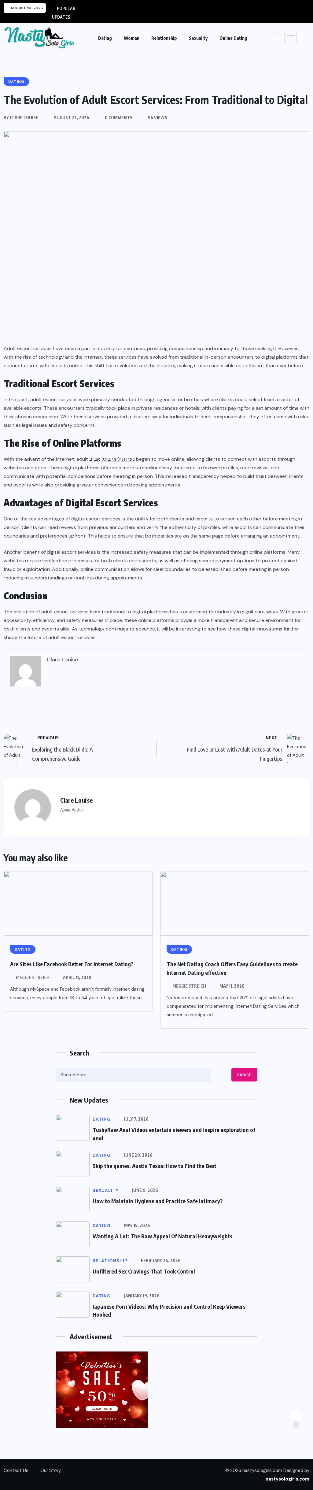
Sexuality (198, 38)
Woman (131, 38)
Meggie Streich (33, 977)
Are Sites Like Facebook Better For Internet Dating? (72, 963)
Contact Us (16, 1470)
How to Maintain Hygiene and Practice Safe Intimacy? (158, 1200)
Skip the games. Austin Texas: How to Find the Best (154, 1165)
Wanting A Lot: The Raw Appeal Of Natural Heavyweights (162, 1236)
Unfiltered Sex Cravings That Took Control (144, 1271)
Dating (105, 38)
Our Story (50, 1470)
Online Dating (233, 38)
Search (244, 1074)
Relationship (164, 38)
